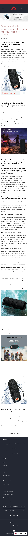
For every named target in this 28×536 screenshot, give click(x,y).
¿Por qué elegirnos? (7, 497)
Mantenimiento (6, 475)
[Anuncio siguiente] (25, 1)
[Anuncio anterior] (2, 1)
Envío (4, 469)
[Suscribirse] (23, 510)
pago (4, 472)
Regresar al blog (15, 433)
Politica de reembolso (8, 494)
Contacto (5, 488)
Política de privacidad (8, 491)
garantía (5, 465)
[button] (2, 8)
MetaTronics (11, 533)
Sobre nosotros (6, 484)
